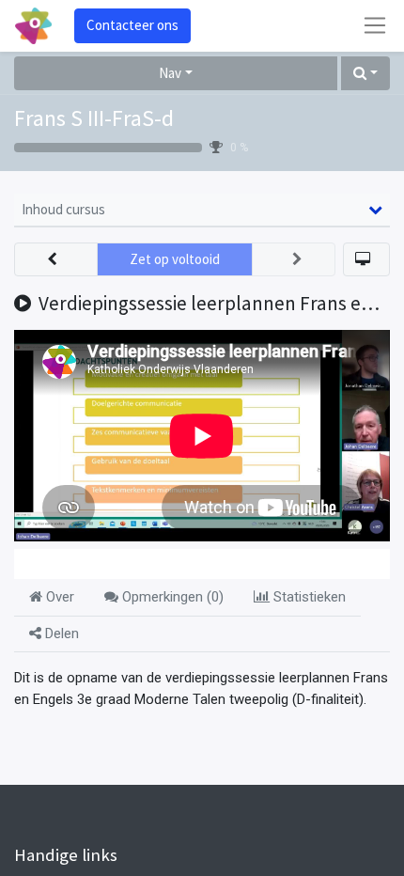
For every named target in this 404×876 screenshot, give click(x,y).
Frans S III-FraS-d (94, 118)
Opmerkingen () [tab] (171, 596)
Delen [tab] (60, 633)
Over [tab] (58, 596)
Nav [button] (170, 73)
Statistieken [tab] (308, 596)
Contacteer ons (132, 25)
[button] (365, 73)
